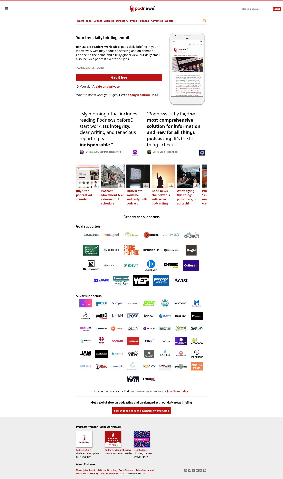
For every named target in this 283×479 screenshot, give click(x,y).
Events (98, 21)
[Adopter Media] (197, 371)
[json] (201, 471)
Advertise (157, 21)
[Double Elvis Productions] (101, 358)
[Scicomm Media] (171, 256)
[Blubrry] (165, 321)
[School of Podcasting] (181, 371)
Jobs (89, 21)
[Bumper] (117, 308)
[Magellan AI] (197, 308)
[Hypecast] (181, 321)
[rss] (205, 471)
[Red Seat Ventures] (86, 346)
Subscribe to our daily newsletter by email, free (141, 410)
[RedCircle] (151, 256)
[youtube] (197, 471)
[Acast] (181, 287)
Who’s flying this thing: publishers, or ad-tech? (187, 197)
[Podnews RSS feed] (204, 20)
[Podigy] (149, 371)
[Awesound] (121, 287)
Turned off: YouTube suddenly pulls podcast (136, 197)
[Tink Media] (149, 346)
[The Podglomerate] (191, 241)
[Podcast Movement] (197, 333)
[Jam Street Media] (86, 358)
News (80, 21)
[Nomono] (181, 308)
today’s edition (139, 95)
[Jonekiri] (117, 321)
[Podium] (86, 333)
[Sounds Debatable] (149, 308)
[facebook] (190, 471)
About (169, 21)
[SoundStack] (101, 333)
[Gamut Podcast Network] (101, 308)
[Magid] (191, 256)
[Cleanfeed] (133, 371)
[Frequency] (197, 321)
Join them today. (178, 391)
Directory (122, 21)
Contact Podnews (109, 473)
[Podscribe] (111, 256)
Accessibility (91, 473)
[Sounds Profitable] (131, 256)
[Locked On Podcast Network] (181, 333)
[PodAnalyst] (86, 321)
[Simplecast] (91, 271)
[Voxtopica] (101, 321)
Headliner (173, 151)
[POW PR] (133, 321)
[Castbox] (117, 333)
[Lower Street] (133, 384)
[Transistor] (197, 358)
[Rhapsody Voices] (181, 358)
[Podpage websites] (161, 287)
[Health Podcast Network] (181, 346)
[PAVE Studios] (171, 271)
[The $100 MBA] (151, 241)
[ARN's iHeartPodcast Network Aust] (101, 346)
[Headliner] (86, 371)
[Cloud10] (171, 241)
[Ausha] (149, 333)
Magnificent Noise (110, 151)
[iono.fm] (149, 321)
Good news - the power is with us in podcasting (161, 197)
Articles (109, 21)
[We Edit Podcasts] (141, 287)
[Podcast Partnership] (101, 371)
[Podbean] (131, 241)
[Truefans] (165, 346)
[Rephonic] (117, 358)
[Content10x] (117, 371)
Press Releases (139, 21)
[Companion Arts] (133, 346)
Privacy (80, 473)
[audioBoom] (151, 271)
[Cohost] (191, 271)
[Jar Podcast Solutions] (101, 287)
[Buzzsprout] (91, 241)
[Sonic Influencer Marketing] (165, 358)
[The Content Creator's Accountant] (91, 256)
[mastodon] (186, 471)
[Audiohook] (111, 271)
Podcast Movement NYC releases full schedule (112, 197)
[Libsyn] (131, 271)
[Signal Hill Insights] (149, 384)
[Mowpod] (111, 241)
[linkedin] (194, 471)
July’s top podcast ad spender (84, 195)
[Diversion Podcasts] (149, 358)
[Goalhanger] (133, 308)
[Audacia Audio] (86, 308)
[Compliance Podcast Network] (133, 333)
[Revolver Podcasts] (165, 371)
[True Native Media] (165, 308)
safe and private (108, 86)
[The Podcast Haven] (165, 333)
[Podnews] (132, 9)
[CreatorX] (133, 358)
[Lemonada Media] (197, 346)
